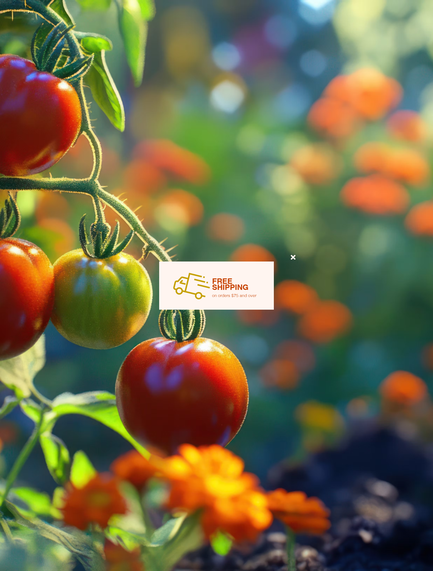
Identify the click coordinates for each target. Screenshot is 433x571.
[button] (293, 257)
